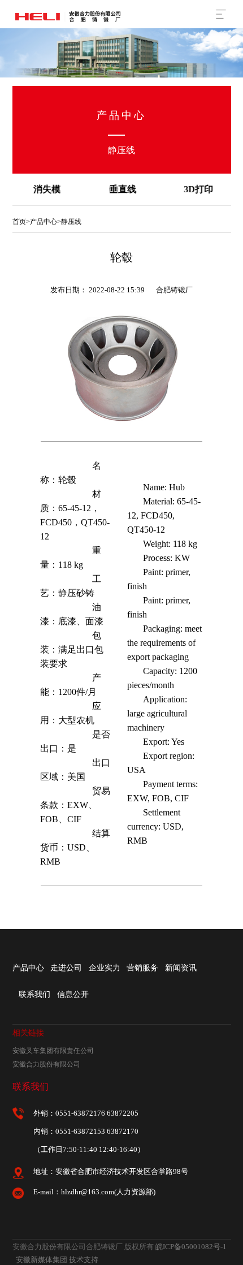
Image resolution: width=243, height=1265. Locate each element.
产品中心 (43, 222)
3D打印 (197, 189)
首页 (19, 222)
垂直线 (121, 189)
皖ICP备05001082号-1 (191, 1246)
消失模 (45, 189)
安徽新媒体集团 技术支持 (57, 1259)
